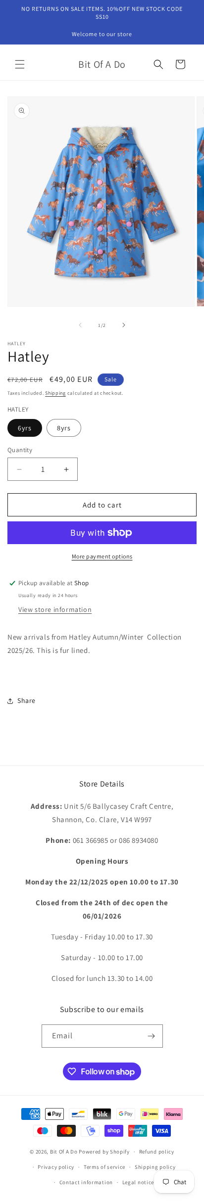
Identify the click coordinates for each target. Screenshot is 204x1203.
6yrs (25, 427)
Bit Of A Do (64, 1151)
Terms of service (104, 1166)
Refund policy (156, 1151)
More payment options (102, 556)
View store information (55, 609)
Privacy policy (56, 1166)
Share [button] (26, 700)
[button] (20, 64)
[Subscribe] (151, 1036)
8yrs (64, 427)
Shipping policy (155, 1166)
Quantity (19, 450)
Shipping (55, 393)
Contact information (86, 1182)
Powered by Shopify (104, 1151)
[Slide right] (124, 325)
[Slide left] (80, 325)
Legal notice (138, 1182)
